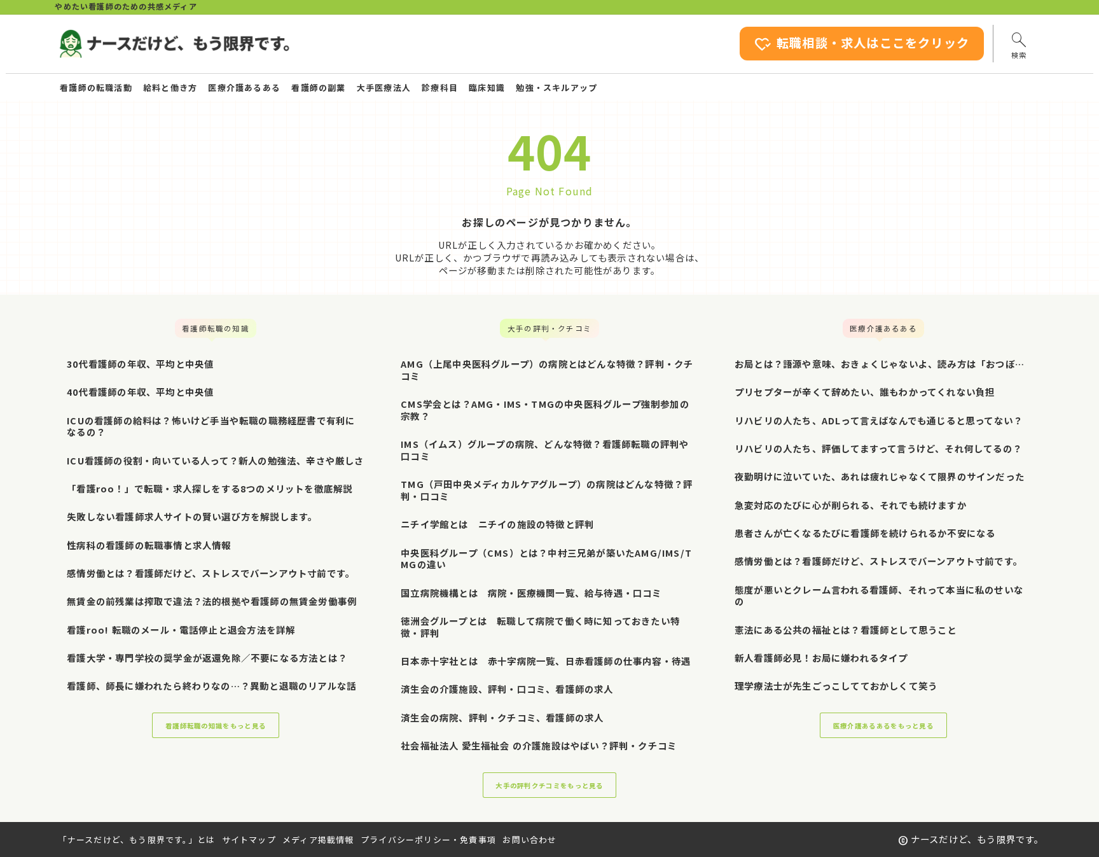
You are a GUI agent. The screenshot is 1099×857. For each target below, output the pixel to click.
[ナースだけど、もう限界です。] (174, 44)
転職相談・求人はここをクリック (861, 44)
